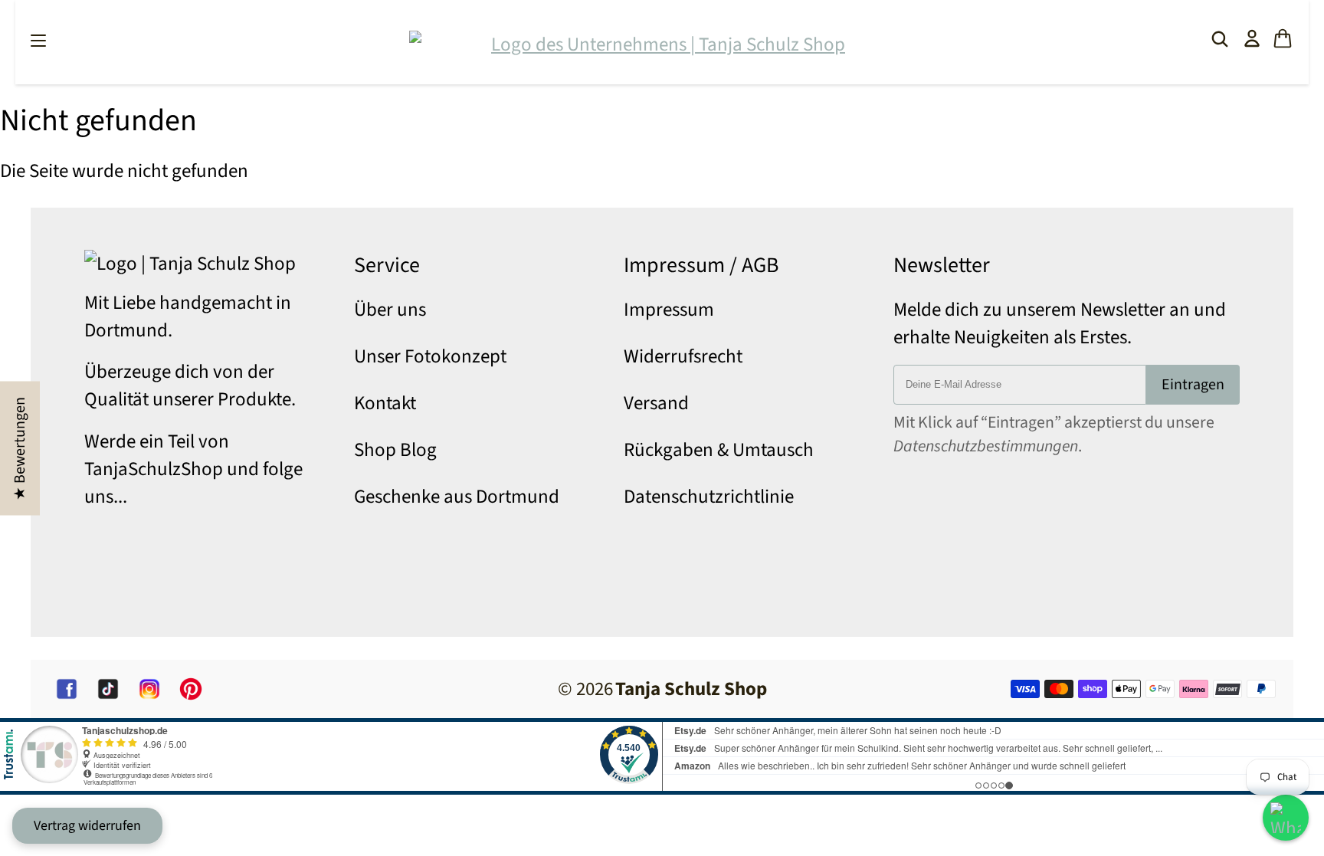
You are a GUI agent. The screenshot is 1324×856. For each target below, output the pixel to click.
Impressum (669, 309)
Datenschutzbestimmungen (985, 446)
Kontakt (385, 403)
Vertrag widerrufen (87, 825)
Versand (656, 403)
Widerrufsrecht (683, 356)
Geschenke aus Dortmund (456, 496)
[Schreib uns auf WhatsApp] (1286, 818)
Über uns (390, 309)
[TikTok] (108, 689)
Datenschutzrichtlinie (709, 496)
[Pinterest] (190, 689)
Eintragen (1193, 384)
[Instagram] (149, 689)
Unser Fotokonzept (430, 356)
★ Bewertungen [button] (20, 448)
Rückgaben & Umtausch (719, 450)
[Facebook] (66, 689)
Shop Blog (395, 450)
